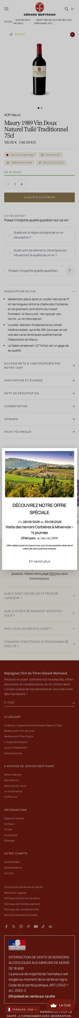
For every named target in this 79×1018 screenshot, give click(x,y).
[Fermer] (71, 454)
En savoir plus (39, 561)
